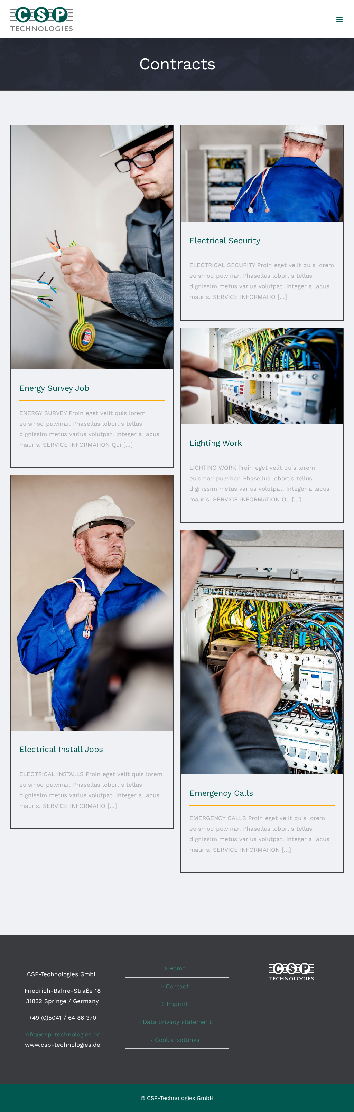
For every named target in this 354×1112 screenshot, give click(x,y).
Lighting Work (262, 370)
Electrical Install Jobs (92, 597)
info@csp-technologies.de (62, 1034)
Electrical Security (262, 168)
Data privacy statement (177, 1021)
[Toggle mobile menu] (340, 19)
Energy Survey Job (92, 241)
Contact (177, 986)
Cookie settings (177, 1039)
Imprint (177, 1003)
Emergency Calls (262, 646)
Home (177, 968)
